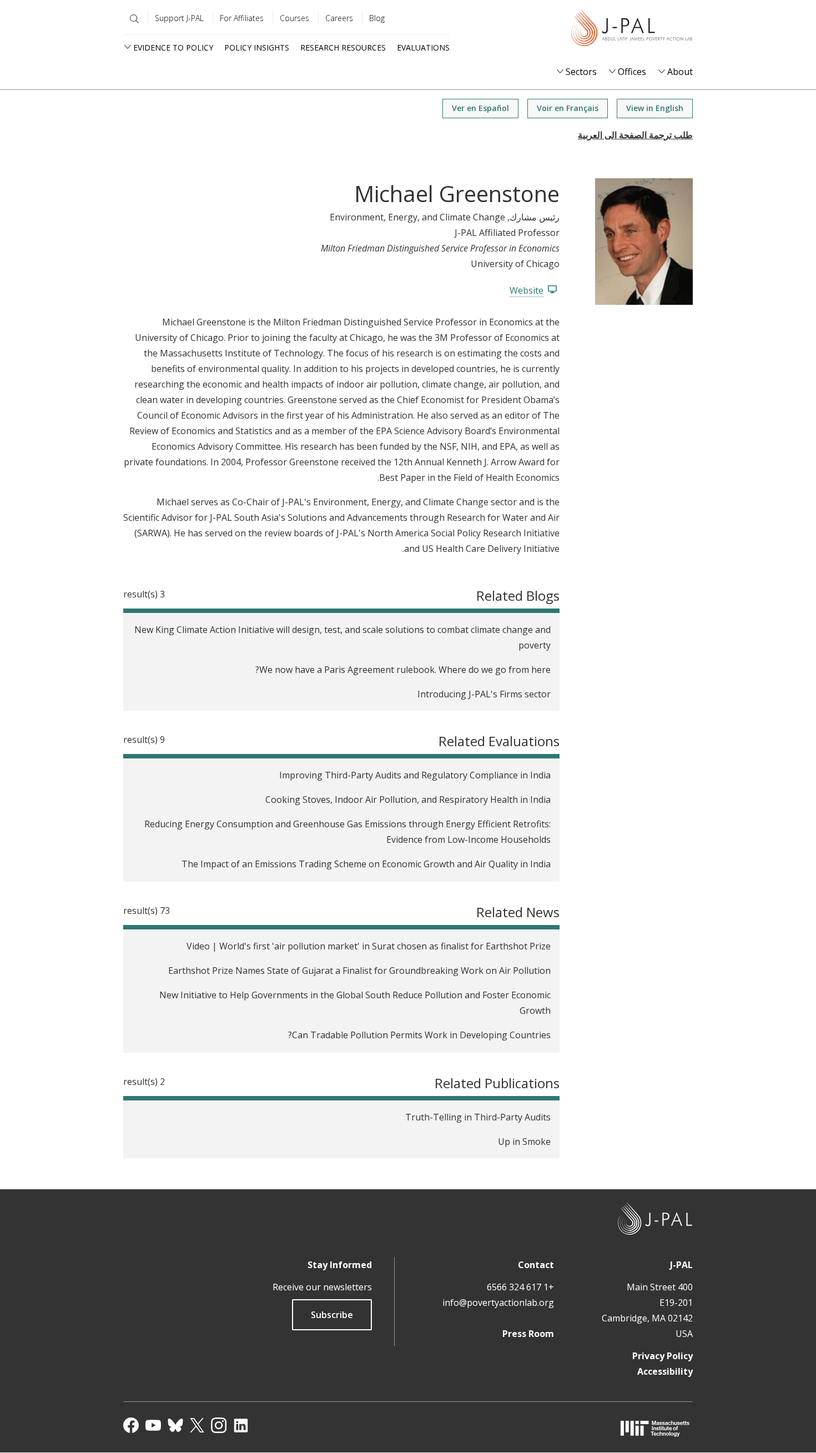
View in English (654, 108)
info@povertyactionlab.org (498, 1302)
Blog (377, 18)
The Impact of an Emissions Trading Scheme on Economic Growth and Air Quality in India (366, 864)
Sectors (581, 72)
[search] (132, 19)
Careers (339, 18)
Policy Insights (256, 47)
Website (526, 290)
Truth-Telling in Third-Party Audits (478, 1117)
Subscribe (332, 1315)
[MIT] (655, 1428)
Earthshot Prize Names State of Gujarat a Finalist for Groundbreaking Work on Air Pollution (359, 970)
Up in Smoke (524, 1141)
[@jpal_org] (218, 1425)
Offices (632, 72)
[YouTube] (153, 1425)
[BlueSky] (175, 1425)
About (680, 72)
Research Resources (343, 47)
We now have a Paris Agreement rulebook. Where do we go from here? (403, 669)
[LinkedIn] (241, 1425)
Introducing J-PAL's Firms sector (484, 694)
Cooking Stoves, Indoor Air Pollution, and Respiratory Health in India (408, 799)
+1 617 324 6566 (520, 1287)
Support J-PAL (179, 18)
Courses (294, 18)
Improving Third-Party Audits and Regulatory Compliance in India (415, 775)
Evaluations (423, 47)
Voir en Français (567, 108)
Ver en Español (480, 108)
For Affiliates (242, 18)
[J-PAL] (632, 30)
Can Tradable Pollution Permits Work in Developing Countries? (419, 1035)
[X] (197, 1425)
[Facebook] (131, 1425)
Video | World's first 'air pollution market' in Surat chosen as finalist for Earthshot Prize (369, 946)
